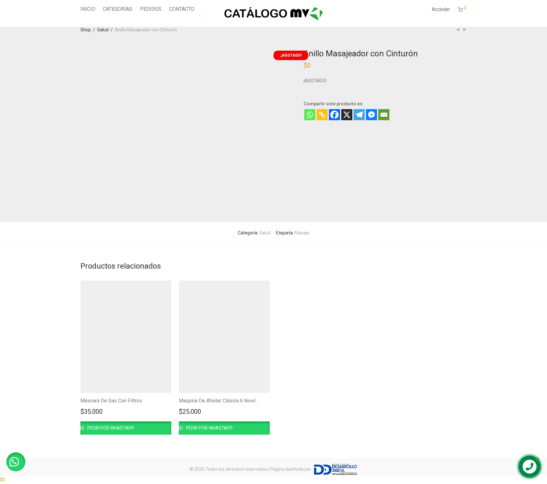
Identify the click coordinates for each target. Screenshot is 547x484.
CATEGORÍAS (117, 9)
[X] (346, 114)
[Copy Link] (322, 114)
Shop (85, 29)
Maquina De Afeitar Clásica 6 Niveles (220, 401)
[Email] (383, 114)
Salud (103, 29)
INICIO (87, 9)
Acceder (441, 9)
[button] (15, 461)
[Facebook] (334, 114)
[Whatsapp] (309, 114)
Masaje (302, 232)
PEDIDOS (150, 9)
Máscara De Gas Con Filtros (111, 401)
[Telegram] (359, 114)
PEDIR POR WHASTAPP (110, 428)
